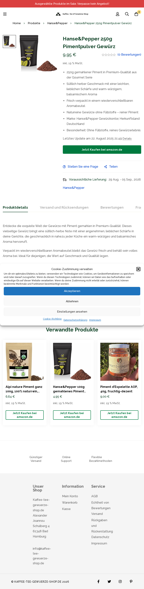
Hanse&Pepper (57, 23)
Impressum (95, 320)
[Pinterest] (131, 580)
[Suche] (127, 14)
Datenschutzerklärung (75, 320)
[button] (138, 269)
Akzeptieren (72, 291)
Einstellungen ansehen (72, 311)
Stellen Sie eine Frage (83, 166)
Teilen (113, 166)
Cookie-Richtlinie (52, 319)
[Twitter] (109, 580)
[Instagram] (120, 580)
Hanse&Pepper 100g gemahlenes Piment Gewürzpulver (69, 391)
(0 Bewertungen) (129, 54)
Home (17, 23)
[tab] (15, 208)
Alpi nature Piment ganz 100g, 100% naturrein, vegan (24, 391)
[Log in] (117, 14)
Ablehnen (72, 301)
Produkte (34, 23)
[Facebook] (98, 580)
